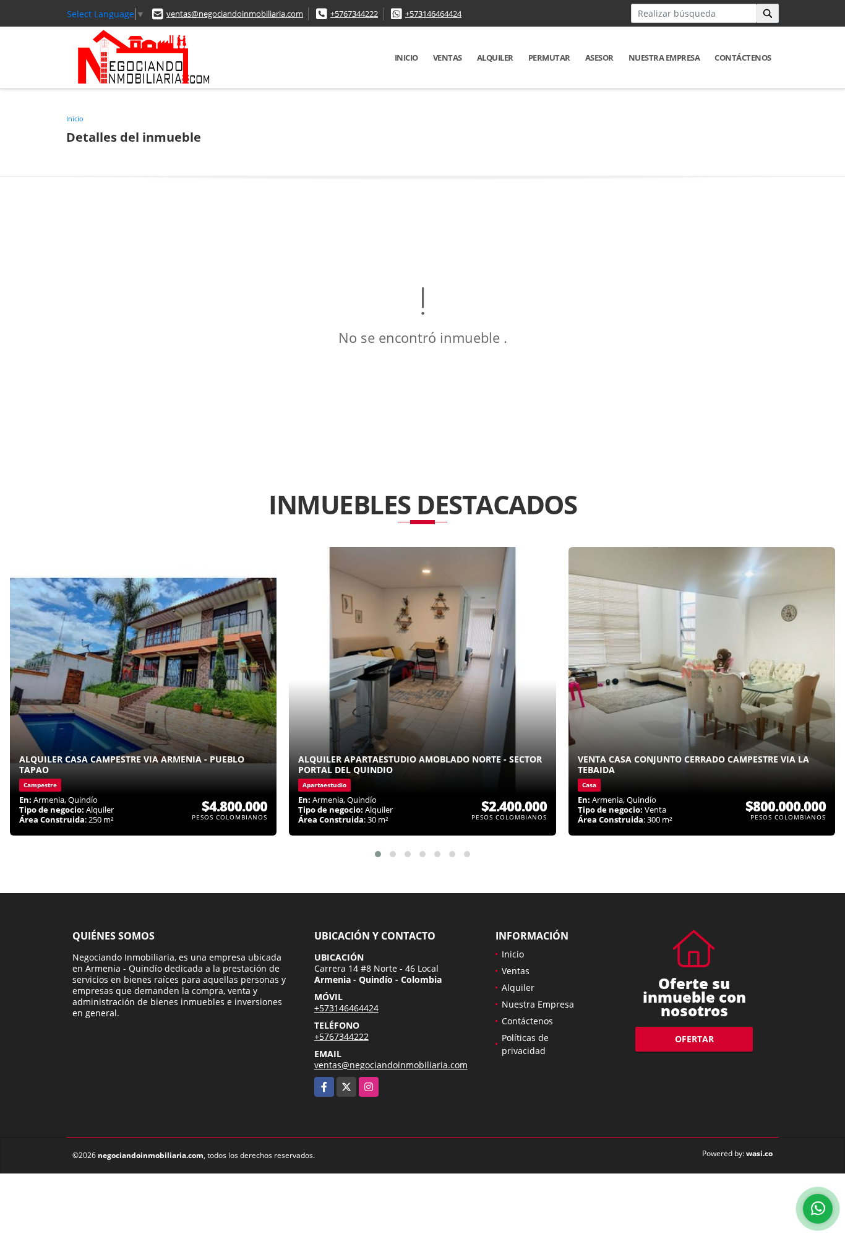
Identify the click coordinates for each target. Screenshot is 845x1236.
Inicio (406, 57)
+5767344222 (354, 13)
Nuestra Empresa (664, 57)
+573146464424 (433, 13)
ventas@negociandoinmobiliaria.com (234, 13)
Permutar (549, 57)
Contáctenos (742, 57)
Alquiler (495, 57)
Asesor (599, 57)
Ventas (447, 57)
